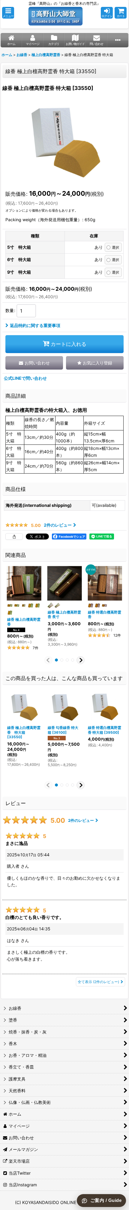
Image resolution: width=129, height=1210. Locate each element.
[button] (8, 13)
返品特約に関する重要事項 (35, 325)
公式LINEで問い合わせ (25, 378)
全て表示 (98, 982)
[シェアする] (14, 536)
